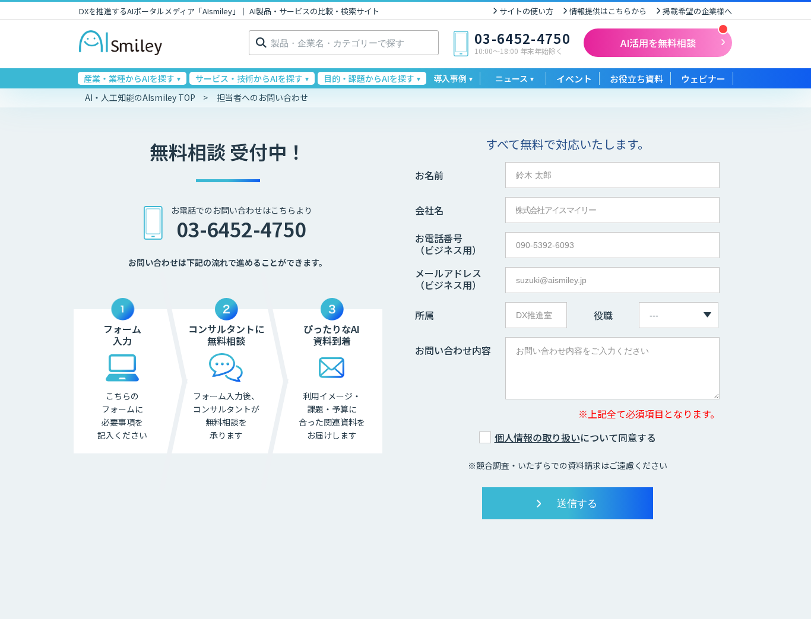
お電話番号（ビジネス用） (448, 244)
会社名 (429, 210)
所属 (424, 315)
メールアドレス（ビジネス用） (448, 279)
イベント (574, 78)
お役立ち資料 (636, 78)
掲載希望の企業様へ (697, 11)
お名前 (429, 175)
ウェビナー (703, 78)
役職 (603, 315)
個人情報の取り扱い (537, 437)
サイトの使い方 (526, 11)
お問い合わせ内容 (453, 350)
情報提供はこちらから (608, 11)
